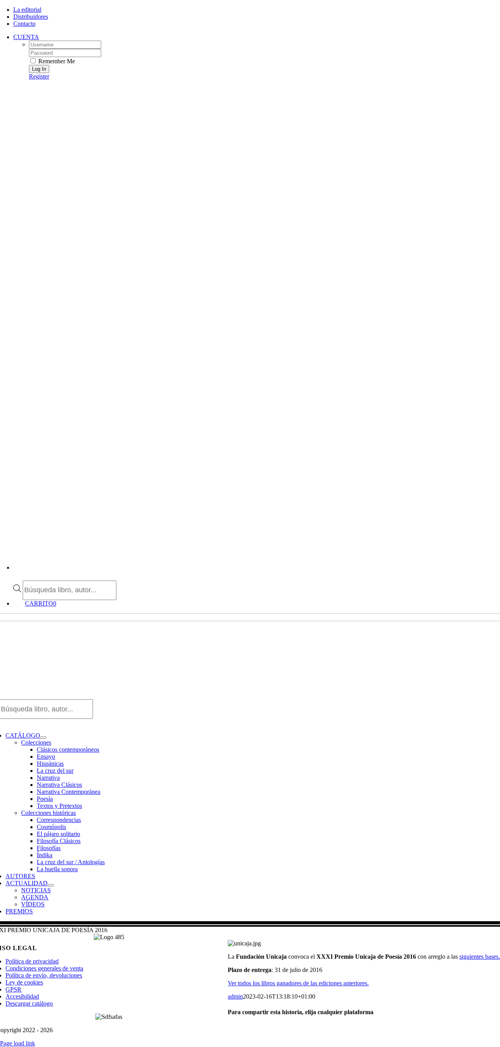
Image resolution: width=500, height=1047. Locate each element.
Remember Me (56, 61)
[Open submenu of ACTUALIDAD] (51, 885)
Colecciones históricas (48, 812)
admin (235, 996)
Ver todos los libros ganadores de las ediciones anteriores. (298, 983)
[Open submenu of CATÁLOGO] (43, 737)
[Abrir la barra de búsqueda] (17, 577)
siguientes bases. (479, 956)
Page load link (17, 1043)
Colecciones (36, 742)
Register (39, 76)
